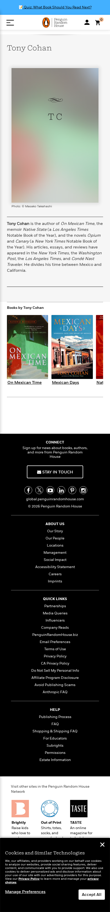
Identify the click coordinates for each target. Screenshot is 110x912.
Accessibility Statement (55, 566)
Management (55, 552)
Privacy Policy (55, 656)
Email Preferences (55, 641)
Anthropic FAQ (55, 692)
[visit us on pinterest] (72, 490)
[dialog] (55, 875)
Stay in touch (57, 472)
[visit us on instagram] (83, 490)
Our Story (55, 531)
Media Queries (55, 613)
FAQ (55, 724)
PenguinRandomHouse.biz (55, 634)
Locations (55, 545)
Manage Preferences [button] (25, 891)
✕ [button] (102, 845)
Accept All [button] (92, 894)
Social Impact (55, 559)
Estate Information (55, 759)
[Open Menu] (10, 23)
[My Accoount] (87, 22)
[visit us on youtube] (50, 490)
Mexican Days (65, 382)
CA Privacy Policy (55, 663)
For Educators (55, 738)
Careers (55, 574)
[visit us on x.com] (39, 490)
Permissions (55, 752)
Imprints (55, 581)
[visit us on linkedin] (61, 490)
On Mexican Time (24, 382)
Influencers (55, 620)
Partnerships (55, 606)
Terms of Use (55, 649)
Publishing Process (55, 716)
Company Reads (55, 627)
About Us (55, 524)
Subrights (55, 745)
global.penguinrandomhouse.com (55, 499)
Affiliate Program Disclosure (55, 677)
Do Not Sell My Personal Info (55, 670)
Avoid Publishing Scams (55, 684)
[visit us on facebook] (28, 490)
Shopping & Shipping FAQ (55, 731)
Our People (55, 538)
